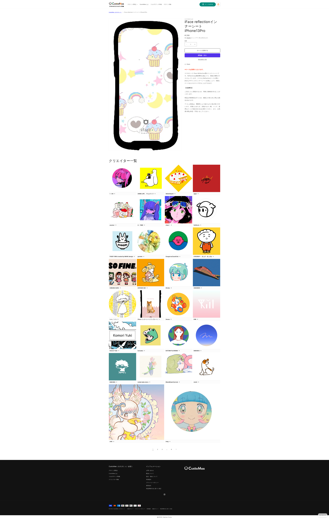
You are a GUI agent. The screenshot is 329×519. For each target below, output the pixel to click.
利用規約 (148, 479)
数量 (186, 41)
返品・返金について (151, 476)
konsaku (140, 350)
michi (195, 382)
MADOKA (197, 350)
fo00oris (196, 225)
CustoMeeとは (113, 473)
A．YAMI (140, 225)
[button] (133, 4)
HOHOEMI (197, 288)
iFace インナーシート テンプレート (148, 319)
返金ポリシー (130, 508)
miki (111, 441)
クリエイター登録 (114, 479)
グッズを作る (209, 4)
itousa (168, 319)
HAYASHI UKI (142, 288)
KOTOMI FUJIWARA (172, 350)
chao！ (168, 225)
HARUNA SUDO (114, 288)
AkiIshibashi (170, 193)
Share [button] (188, 64)
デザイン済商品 (113, 470)
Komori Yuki (113, 350)
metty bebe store (143, 382)
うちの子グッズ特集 (114, 476)
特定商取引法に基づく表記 (153, 488)
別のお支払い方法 (202, 59)
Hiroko (168, 288)
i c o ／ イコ (113, 319)
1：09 (111, 193)
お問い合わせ (150, 470)
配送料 (188, 37)
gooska (140, 256)
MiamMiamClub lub (172, 382)
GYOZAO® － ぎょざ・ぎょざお (203, 256)
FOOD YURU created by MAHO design (121, 256)
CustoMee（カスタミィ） (115, 12)
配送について (150, 473)
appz (195, 193)
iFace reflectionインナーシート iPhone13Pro (135, 12)
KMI (195, 319)
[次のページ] (176, 449)
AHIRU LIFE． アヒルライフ (146, 193)
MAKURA (112, 382)
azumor (112, 225)
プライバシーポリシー (152, 482)
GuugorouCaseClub (172, 256)
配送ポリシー (156, 508)
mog (167, 441)
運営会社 (148, 485)
